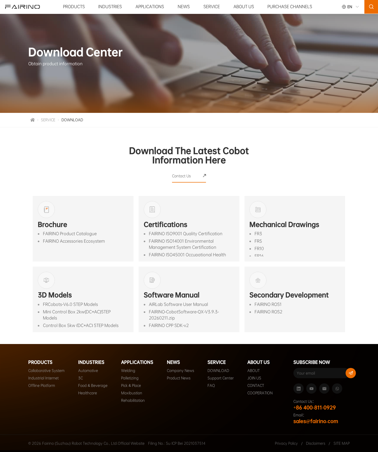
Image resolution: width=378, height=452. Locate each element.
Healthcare (87, 393)
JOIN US (254, 378)
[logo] (22, 7)
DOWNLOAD (72, 119)
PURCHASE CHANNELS (289, 6)
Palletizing (130, 378)
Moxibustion (131, 393)
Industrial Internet (43, 378)
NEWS (184, 6)
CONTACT (255, 385)
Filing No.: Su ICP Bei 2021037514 (176, 443)
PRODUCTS (74, 6)
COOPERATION (260, 393)
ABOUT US (243, 6)
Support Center (221, 378)
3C (80, 378)
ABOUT (253, 370)
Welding (128, 370)
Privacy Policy (286, 443)
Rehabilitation (133, 400)
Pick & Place (131, 385)
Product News (179, 378)
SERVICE (211, 6)
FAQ (211, 385)
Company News (180, 370)
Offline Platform (41, 385)
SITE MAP (342, 443)
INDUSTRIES (110, 6)
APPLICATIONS (150, 6)
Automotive (88, 370)
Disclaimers (316, 443)
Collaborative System (46, 370)
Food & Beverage (92, 385)
